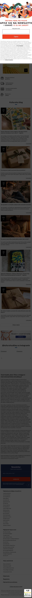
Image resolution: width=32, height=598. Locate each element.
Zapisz (16, 37)
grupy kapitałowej (19, 45)
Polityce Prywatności (9, 59)
